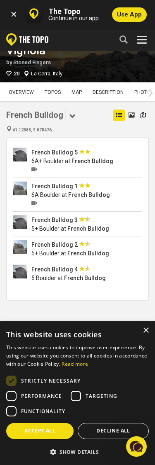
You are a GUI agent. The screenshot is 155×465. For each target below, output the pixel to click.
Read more (75, 363)
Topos (53, 92)
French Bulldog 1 (54, 186)
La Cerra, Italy (46, 73)
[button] (77, 452)
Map (77, 92)
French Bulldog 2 (54, 244)
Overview (21, 92)
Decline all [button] (113, 430)
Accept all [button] (39, 430)
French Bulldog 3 (54, 220)
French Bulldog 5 (54, 152)
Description (108, 92)
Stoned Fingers (32, 62)
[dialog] (77, 393)
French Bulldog (92, 161)
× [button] (146, 330)
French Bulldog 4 (54, 269)
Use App (129, 14)
